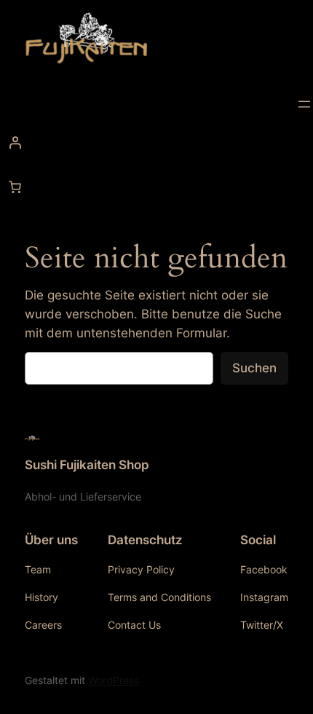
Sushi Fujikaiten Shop (87, 465)
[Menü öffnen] (304, 104)
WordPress (113, 680)
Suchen (254, 368)
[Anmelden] (156, 143)
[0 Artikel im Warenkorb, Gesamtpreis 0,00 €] (15, 187)
